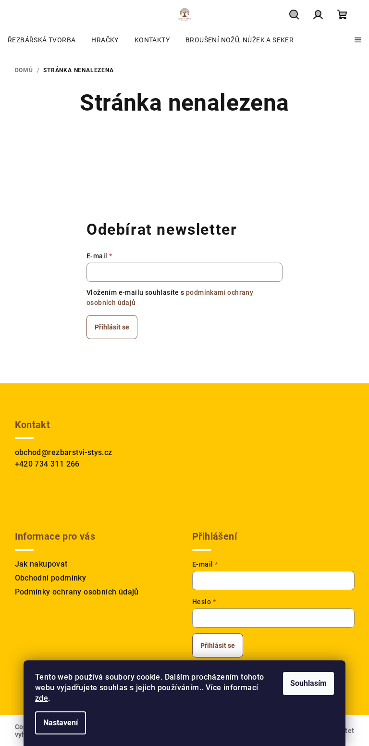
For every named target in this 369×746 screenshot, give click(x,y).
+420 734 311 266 (47, 463)
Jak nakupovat (41, 564)
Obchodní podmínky (50, 577)
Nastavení (60, 722)
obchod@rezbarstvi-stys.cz (63, 452)
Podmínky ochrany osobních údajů (77, 591)
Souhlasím (308, 683)
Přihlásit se (112, 327)
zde (41, 698)
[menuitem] (41, 40)
